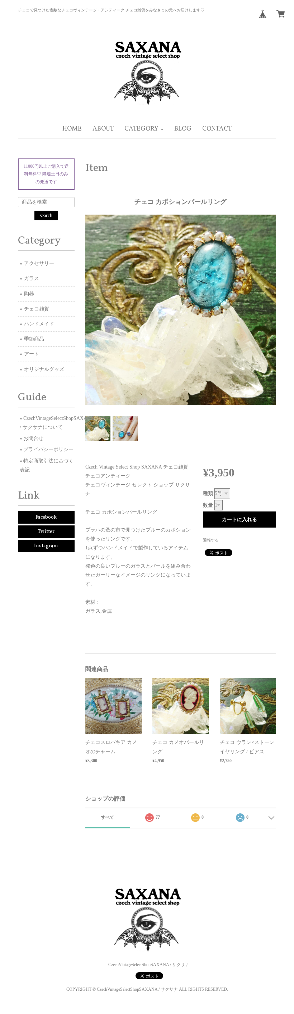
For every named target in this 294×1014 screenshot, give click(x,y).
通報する (211, 540)
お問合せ (33, 438)
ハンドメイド (39, 324)
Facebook (46, 517)
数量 (208, 505)
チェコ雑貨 (36, 309)
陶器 (29, 294)
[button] (144, 129)
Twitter (46, 531)
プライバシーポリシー (48, 449)
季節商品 (34, 339)
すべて (107, 817)
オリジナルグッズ (44, 369)
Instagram (46, 546)
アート (31, 354)
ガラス (31, 278)
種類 (208, 493)
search (46, 215)
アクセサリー (39, 263)
